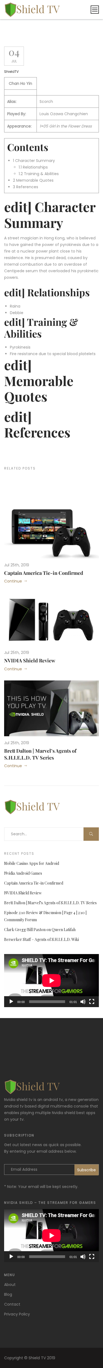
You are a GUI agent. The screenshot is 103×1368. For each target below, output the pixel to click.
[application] (51, 980)
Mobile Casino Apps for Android (31, 863)
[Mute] (83, 1001)
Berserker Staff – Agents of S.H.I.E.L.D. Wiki (41, 939)
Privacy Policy (17, 1314)
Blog (8, 1294)
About (10, 1284)
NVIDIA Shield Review (29, 660)
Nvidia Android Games (23, 873)
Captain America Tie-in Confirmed (43, 573)
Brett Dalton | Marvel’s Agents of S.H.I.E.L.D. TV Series (40, 754)
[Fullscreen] (91, 1001)
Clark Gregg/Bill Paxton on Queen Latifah (40, 929)
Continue (13, 581)
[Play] (11, 1001)
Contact (12, 1304)
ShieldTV (11, 71)
